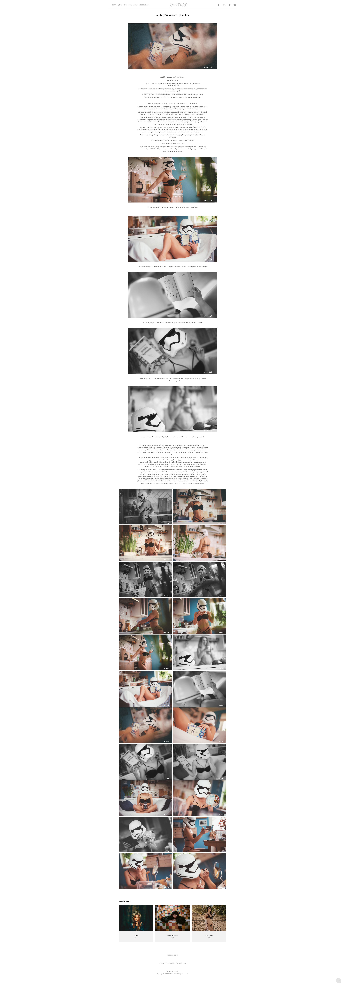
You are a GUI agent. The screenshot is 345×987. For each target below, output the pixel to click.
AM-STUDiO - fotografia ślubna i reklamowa (172, 963)
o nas (130, 5)
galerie (120, 5)
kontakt (135, 5)
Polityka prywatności (173, 971)
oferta (125, 5)
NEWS (114, 5)
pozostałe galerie (173, 955)
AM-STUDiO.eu (144, 5)
